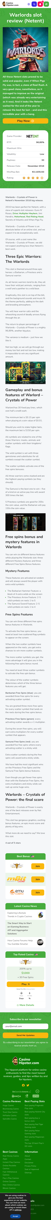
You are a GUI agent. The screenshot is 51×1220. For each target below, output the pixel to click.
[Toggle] (46, 4)
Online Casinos (9, 1181)
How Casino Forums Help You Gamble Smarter (20, 942)
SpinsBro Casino (10, 1119)
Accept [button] (15, 1216)
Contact (28, 1159)
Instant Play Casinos (11, 1162)
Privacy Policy (30, 1166)
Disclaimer (29, 1162)
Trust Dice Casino (10, 1112)
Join (38, 866)
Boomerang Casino (11, 1109)
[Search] (34, 4)
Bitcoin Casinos (9, 1188)
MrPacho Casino (9, 1115)
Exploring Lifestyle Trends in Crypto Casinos (19, 914)
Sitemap (28, 1172)
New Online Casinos (11, 1185)
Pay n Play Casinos (11, 1178)
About (27, 1156)
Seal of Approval (32, 1169)
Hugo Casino (8, 1105)
